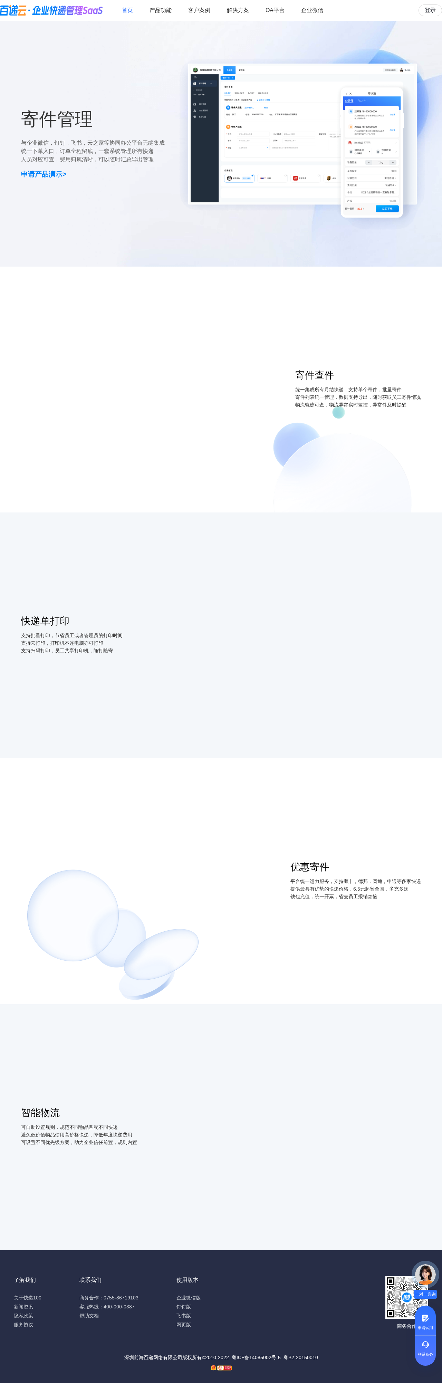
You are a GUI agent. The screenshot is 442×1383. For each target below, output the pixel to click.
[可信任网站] (224, 1368)
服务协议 (23, 1324)
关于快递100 (27, 1297)
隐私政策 (23, 1315)
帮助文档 (89, 1315)
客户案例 (199, 10)
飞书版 (183, 1315)
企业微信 (312, 10)
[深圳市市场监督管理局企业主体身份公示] (213, 1368)
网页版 (183, 1324)
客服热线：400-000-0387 (107, 1306)
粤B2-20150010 (301, 1357)
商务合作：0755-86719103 (108, 1297)
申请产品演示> (44, 174)
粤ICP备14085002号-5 (256, 1357)
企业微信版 (188, 1297)
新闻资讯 (23, 1306)
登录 (430, 10)
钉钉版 (183, 1306)
